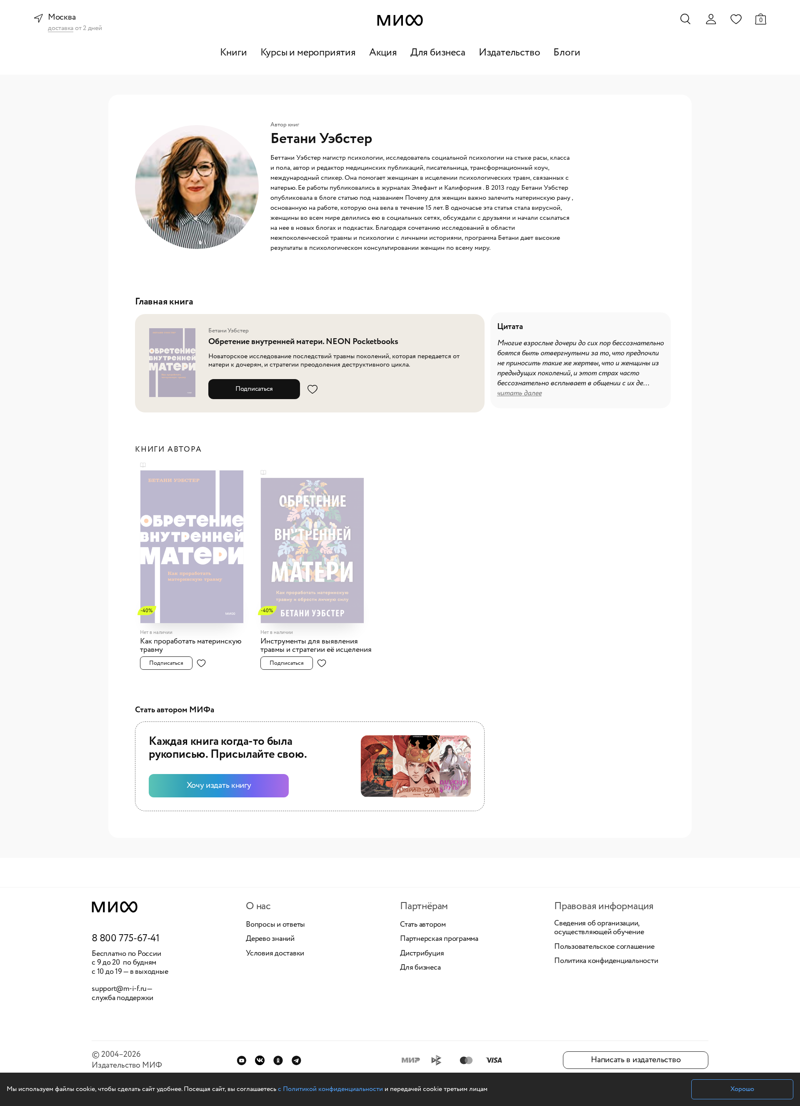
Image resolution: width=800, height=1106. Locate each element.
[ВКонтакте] (260, 1060)
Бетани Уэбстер (228, 331)
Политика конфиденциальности (606, 961)
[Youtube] (241, 1060)
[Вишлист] (736, 19)
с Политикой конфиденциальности (330, 1089)
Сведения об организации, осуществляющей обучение (599, 928)
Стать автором (423, 925)
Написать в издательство (635, 1060)
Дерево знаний (270, 939)
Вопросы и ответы (275, 925)
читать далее (519, 393)
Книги (233, 52)
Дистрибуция (422, 953)
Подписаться (254, 389)
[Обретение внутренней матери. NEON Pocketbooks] (175, 362)
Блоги (566, 52)
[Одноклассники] (278, 1060)
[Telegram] (296, 1060)
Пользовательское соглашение (604, 947)
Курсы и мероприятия (308, 52)
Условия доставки (275, 953)
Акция (383, 52)
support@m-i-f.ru (119, 988)
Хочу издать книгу (219, 785)
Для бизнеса (437, 52)
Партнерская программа (439, 939)
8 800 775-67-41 (126, 938)
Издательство (509, 52)
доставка (60, 28)
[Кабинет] (711, 19)
